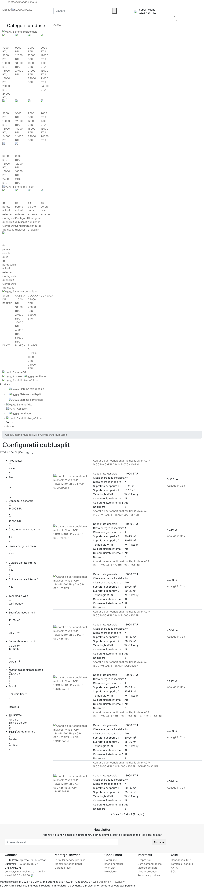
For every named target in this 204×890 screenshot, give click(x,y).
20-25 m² (14, 633)
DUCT (6, 345)
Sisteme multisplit (23, 186)
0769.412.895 (27, 863)
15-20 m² (14, 620)
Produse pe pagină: (11, 452)
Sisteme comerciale (24, 291)
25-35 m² (14, 645)
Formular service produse (70, 860)
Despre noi (144, 860)
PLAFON (20, 345)
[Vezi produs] (54, 491)
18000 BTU (15, 521)
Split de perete (18, 722)
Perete (13, 739)
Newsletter (110, 871)
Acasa (57, 25)
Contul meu (111, 860)
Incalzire (14, 706)
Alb (11, 570)
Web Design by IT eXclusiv (109, 881)
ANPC (174, 867)
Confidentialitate (181, 860)
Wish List (109, 867)
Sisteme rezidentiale (24, 31)
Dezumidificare (18, 694)
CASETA (20, 295)
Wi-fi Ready (16, 603)
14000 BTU (15, 508)
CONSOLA (47, 295)
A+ (10, 537)
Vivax (12, 468)
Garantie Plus (63, 867)
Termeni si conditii (182, 863)
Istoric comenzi (113, 863)
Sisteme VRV (20, 372)
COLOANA (34, 295)
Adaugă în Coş (176, 485)
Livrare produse (147, 871)
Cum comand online (150, 863)
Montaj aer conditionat (68, 863)
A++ (11, 553)
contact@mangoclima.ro (22, 2)
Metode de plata (147, 867)
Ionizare (13, 719)
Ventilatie (40, 376)
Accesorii (18, 376)
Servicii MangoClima (25, 380)
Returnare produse (149, 875)
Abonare (159, 842)
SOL (173, 871)
